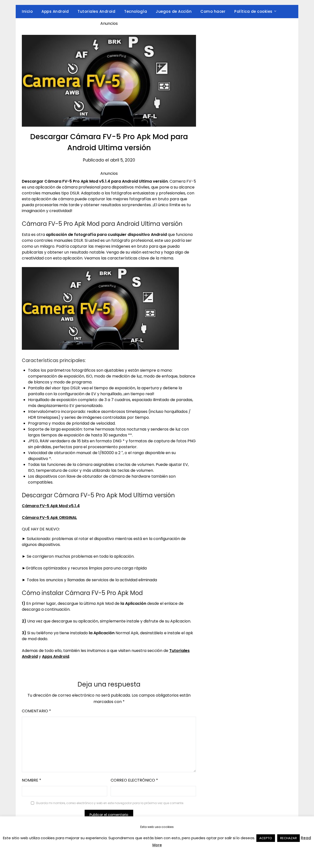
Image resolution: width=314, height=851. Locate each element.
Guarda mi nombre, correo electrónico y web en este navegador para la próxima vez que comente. (110, 803)
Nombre (31, 780)
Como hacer (212, 11)
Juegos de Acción (174, 11)
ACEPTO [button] (265, 838)
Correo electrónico (134, 780)
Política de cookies (253, 11)
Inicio (27, 11)
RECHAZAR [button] (288, 838)
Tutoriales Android (96, 11)
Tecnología (135, 11)
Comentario (36, 711)
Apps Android (55, 11)
